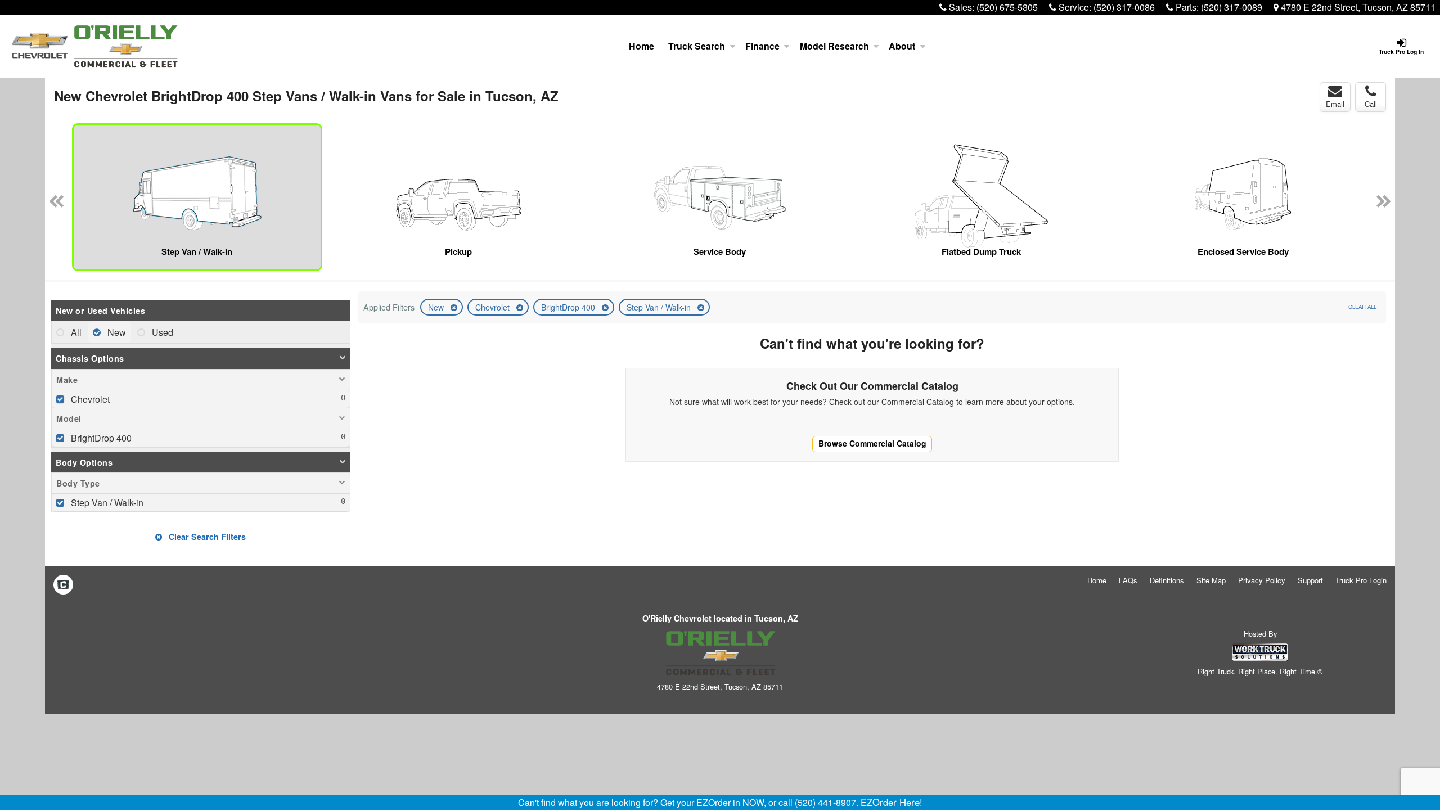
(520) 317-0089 (1231, 7)
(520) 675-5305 (1007, 7)
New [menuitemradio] (115, 332)
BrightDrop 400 (569, 307)
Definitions (1167, 580)
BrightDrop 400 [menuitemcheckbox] (100, 437)
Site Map (1211, 580)
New (437, 307)
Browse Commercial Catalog (872, 443)
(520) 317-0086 (1124, 7)
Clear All (1362, 306)
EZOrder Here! (891, 802)
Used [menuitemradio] (161, 332)
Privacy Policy (1261, 580)
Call (1371, 103)
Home (641, 45)
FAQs (1128, 580)
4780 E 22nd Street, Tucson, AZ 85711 (1357, 7)
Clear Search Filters (206, 536)
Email (1335, 103)
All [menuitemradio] (75, 332)
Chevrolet (493, 307)
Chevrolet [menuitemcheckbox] (89, 399)
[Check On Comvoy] (63, 585)
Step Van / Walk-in (660, 307)
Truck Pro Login (1361, 580)
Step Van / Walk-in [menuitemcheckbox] (106, 502)
